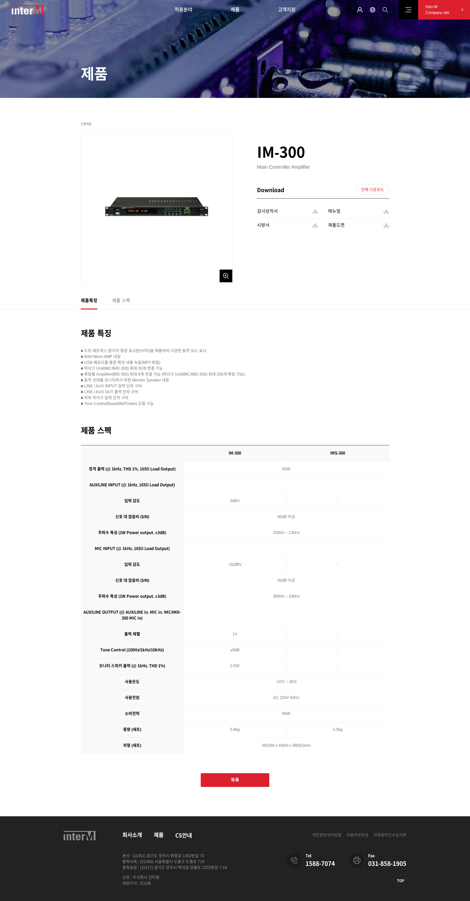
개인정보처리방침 (326, 835)
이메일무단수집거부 (389, 835)
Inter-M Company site (437, 10)
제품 (235, 9)
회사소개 (132, 835)
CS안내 (183, 835)
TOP (400, 881)
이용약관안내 (357, 835)
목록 (235, 780)
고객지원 (286, 9)
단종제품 (86, 124)
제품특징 (89, 300)
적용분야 (183, 9)
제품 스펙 (121, 300)
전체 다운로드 (372, 190)
